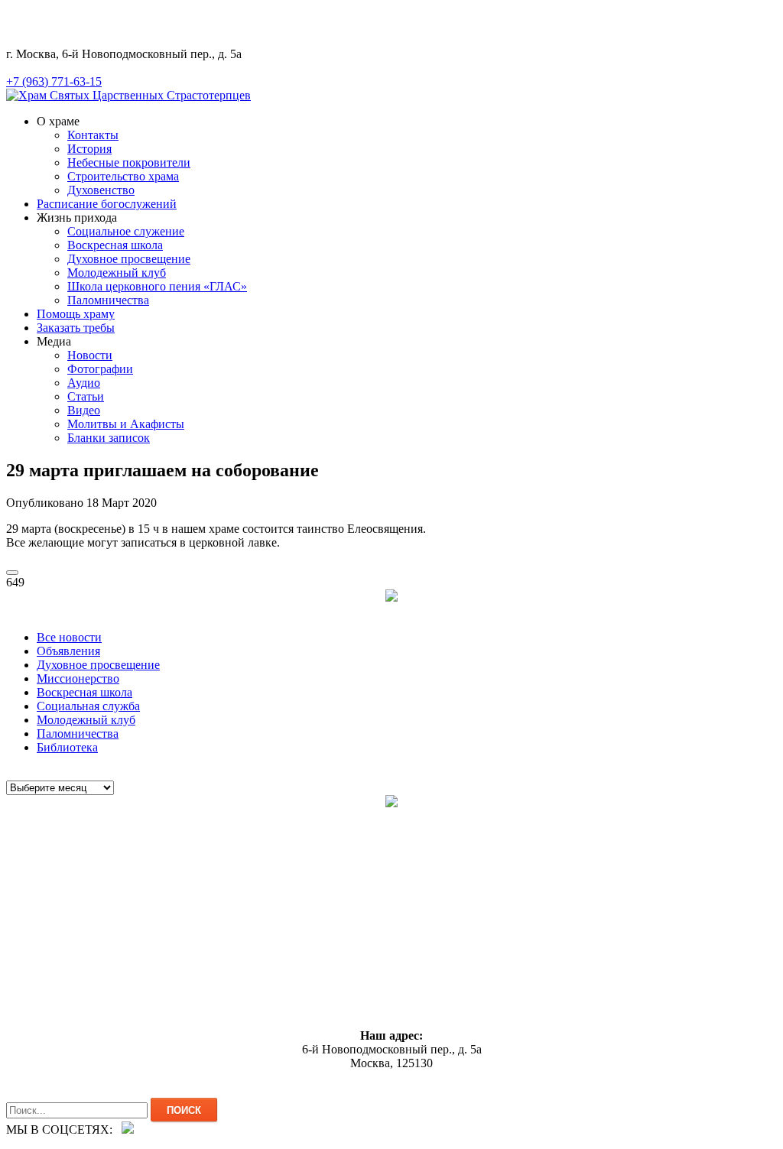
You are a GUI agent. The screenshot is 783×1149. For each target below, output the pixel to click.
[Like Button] (12, 572)
